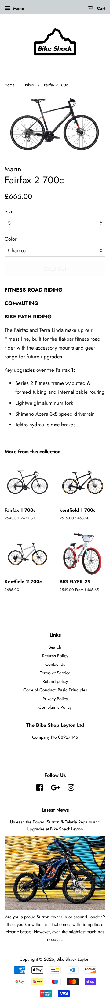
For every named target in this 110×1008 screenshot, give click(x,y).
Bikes (29, 85)
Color (11, 238)
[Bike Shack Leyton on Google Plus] (55, 789)
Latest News (55, 809)
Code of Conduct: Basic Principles (55, 690)
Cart (100, 8)
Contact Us (55, 664)
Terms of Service (55, 673)
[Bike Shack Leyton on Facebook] (39, 789)
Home (10, 85)
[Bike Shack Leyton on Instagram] (71, 789)
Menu (18, 8)
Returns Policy (55, 656)
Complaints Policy (55, 707)
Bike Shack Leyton (73, 959)
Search (55, 647)
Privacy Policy (55, 699)
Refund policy (55, 681)
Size (9, 211)
